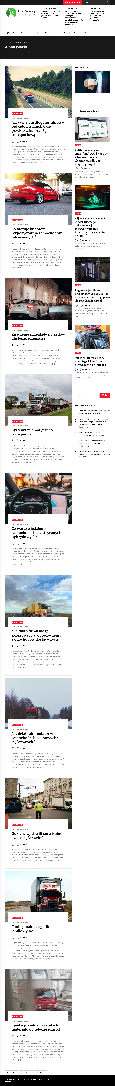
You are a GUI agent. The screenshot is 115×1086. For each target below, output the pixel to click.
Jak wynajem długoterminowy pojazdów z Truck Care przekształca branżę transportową (38, 128)
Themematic (10, 1081)
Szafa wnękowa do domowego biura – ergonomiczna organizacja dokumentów (96, 15)
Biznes (15, 33)
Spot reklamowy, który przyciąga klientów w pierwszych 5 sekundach (90, 361)
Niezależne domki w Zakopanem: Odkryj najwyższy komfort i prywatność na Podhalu (94, 454)
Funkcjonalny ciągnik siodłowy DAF (30, 929)
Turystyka (78, 33)
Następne (41, 1073)
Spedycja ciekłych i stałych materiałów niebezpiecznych (36, 1027)
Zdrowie (88, 33)
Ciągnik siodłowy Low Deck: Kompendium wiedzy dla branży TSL (93, 433)
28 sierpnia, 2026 (50, 8)
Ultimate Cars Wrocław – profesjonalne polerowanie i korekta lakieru (50, 14)
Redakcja (23, 141)
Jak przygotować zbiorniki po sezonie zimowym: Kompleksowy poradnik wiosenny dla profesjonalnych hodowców (74, 18)
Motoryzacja (50, 33)
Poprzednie (11, 1073)
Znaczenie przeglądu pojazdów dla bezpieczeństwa (38, 336)
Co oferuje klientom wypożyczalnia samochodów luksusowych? (37, 233)
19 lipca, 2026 (72, 8)
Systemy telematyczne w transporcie (33, 432)
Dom (23, 33)
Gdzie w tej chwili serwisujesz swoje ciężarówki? (37, 835)
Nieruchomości (65, 33)
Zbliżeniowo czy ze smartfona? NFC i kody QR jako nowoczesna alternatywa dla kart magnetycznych (91, 157)
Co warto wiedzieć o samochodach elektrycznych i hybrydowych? (37, 532)
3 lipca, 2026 (95, 8)
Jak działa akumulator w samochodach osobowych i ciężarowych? (35, 738)
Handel (39, 33)
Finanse (31, 33)
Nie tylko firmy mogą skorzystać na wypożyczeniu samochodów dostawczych (36, 635)
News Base (43, 1079)
